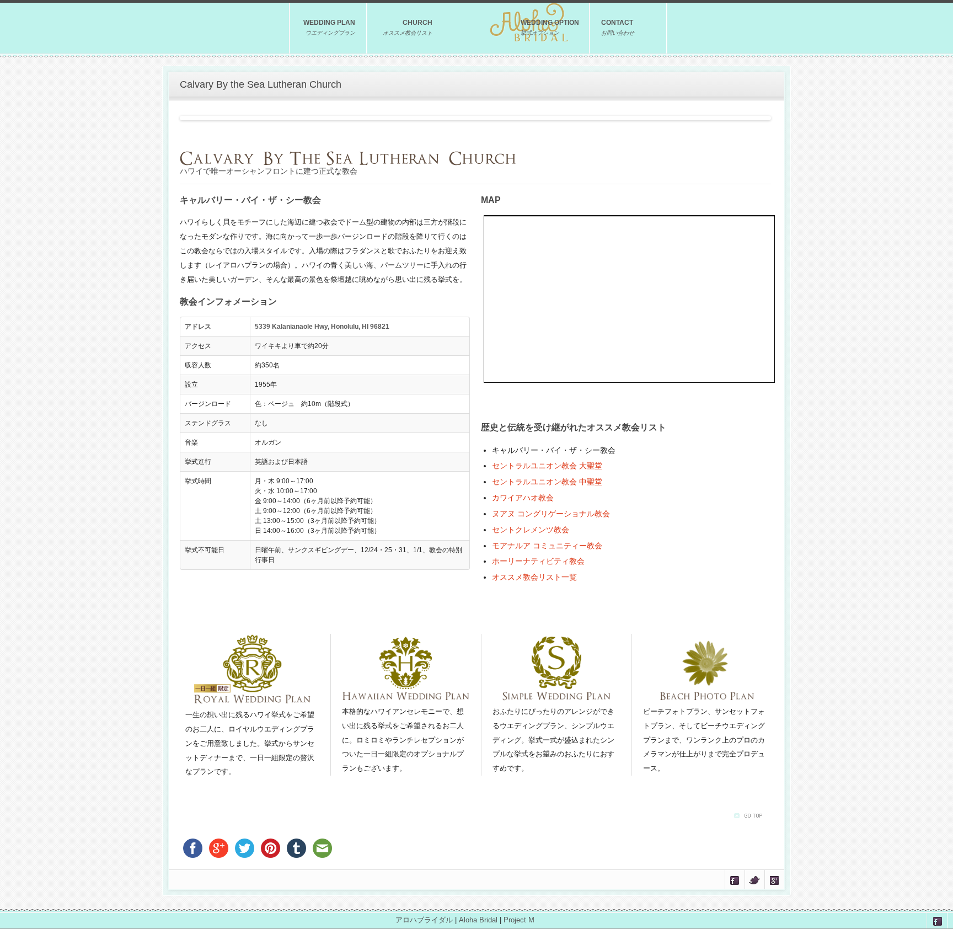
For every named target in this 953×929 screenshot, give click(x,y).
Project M (519, 920)
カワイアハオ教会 (523, 497)
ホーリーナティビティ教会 (538, 561)
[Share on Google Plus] (775, 880)
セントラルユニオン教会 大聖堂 (547, 465)
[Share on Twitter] (755, 880)
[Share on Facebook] (735, 880)
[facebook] (937, 920)
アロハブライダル (424, 920)
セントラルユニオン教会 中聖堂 (547, 481)
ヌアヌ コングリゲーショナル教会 (551, 513)
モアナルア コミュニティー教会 (547, 545)
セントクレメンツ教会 (530, 529)
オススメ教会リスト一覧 (534, 577)
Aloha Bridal (478, 920)
